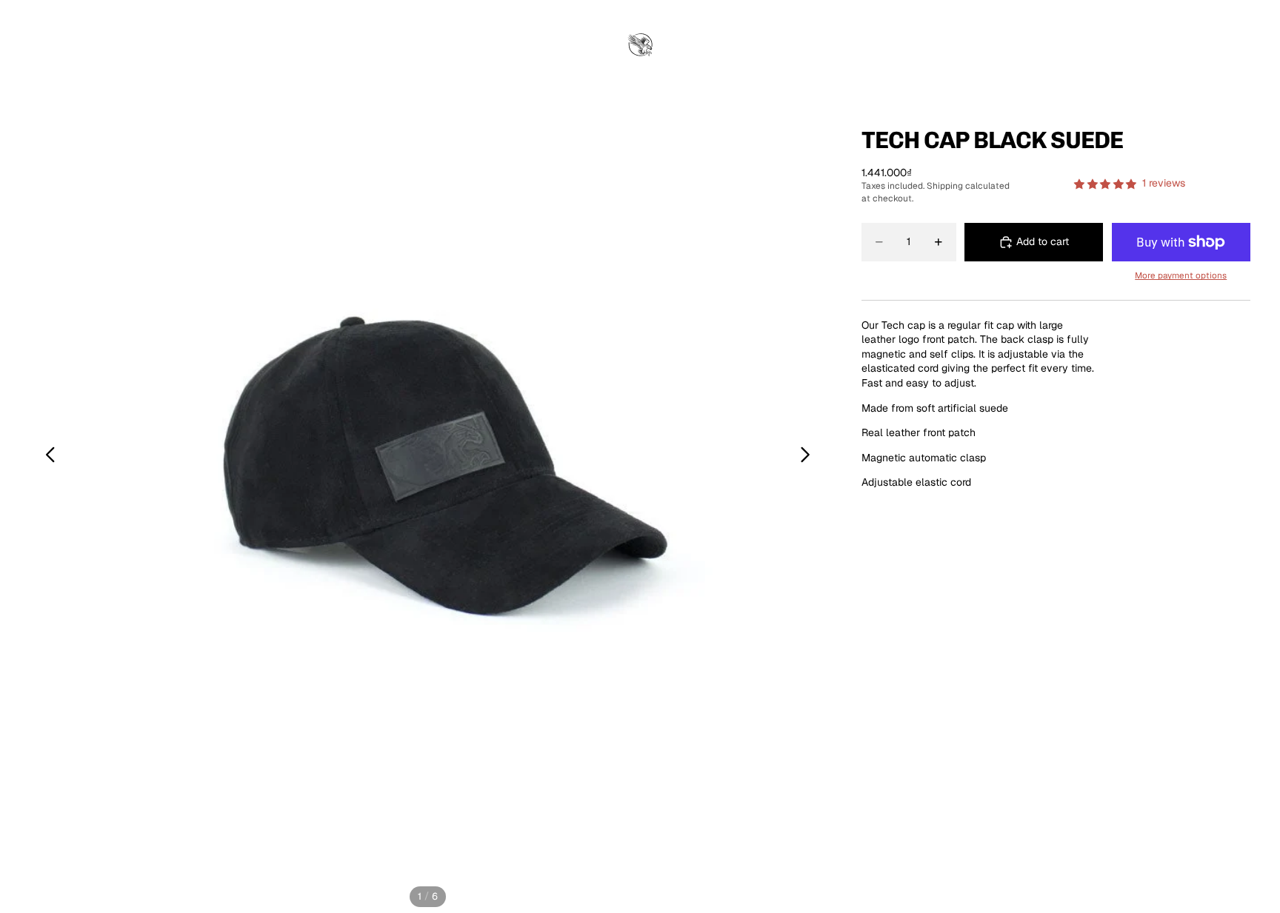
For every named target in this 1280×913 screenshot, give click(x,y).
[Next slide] (809, 457)
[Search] (1176, 46)
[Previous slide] (46, 457)
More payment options (1181, 275)
